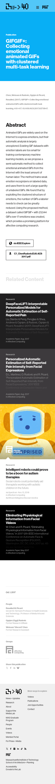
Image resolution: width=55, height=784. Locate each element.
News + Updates (13, 698)
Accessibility (11, 766)
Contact (31, 709)
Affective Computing (16, 341)
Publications (33, 701)
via (21, 243)
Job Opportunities (35, 705)
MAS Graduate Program (12, 719)
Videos (9, 732)
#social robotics (31, 498)
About (8, 706)
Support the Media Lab (11, 712)
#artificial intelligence (15, 498)
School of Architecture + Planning (20, 762)
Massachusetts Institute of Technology (22, 760)
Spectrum (13, 492)
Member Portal (12, 737)
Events (9, 728)
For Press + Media (13, 741)
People (9, 724)
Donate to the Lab (13, 769)
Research (10, 702)
